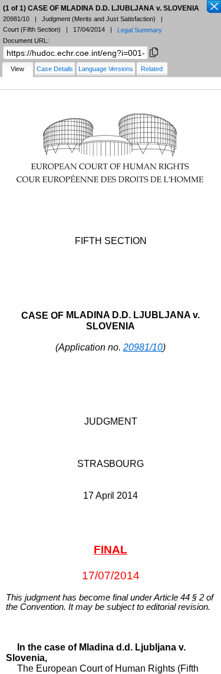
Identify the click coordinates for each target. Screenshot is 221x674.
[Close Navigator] (213, 7)
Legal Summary (139, 30)
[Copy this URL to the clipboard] (154, 51)
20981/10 (143, 347)
